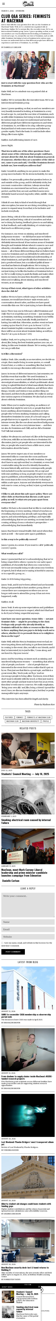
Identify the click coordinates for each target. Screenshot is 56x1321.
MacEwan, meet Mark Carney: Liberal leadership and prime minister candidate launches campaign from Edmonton (24, 872)
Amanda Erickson (12, 1214)
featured (9, 717)
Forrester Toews (12, 1279)
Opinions (20, 11)
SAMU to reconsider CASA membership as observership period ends (26, 1015)
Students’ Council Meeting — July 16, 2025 (25, 773)
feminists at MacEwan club (39, 717)
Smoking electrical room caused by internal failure (26, 821)
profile (46, 721)
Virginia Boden (11, 1150)
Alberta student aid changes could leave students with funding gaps (26, 1205)
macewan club (13, 721)
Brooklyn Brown (12, 1023)
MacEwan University (30, 721)
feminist (20, 717)
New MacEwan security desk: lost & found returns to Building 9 (25, 1268)
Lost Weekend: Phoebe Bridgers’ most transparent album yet (27, 1143)
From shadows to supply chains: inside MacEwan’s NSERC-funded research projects (26, 1077)
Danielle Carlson (12, 47)
